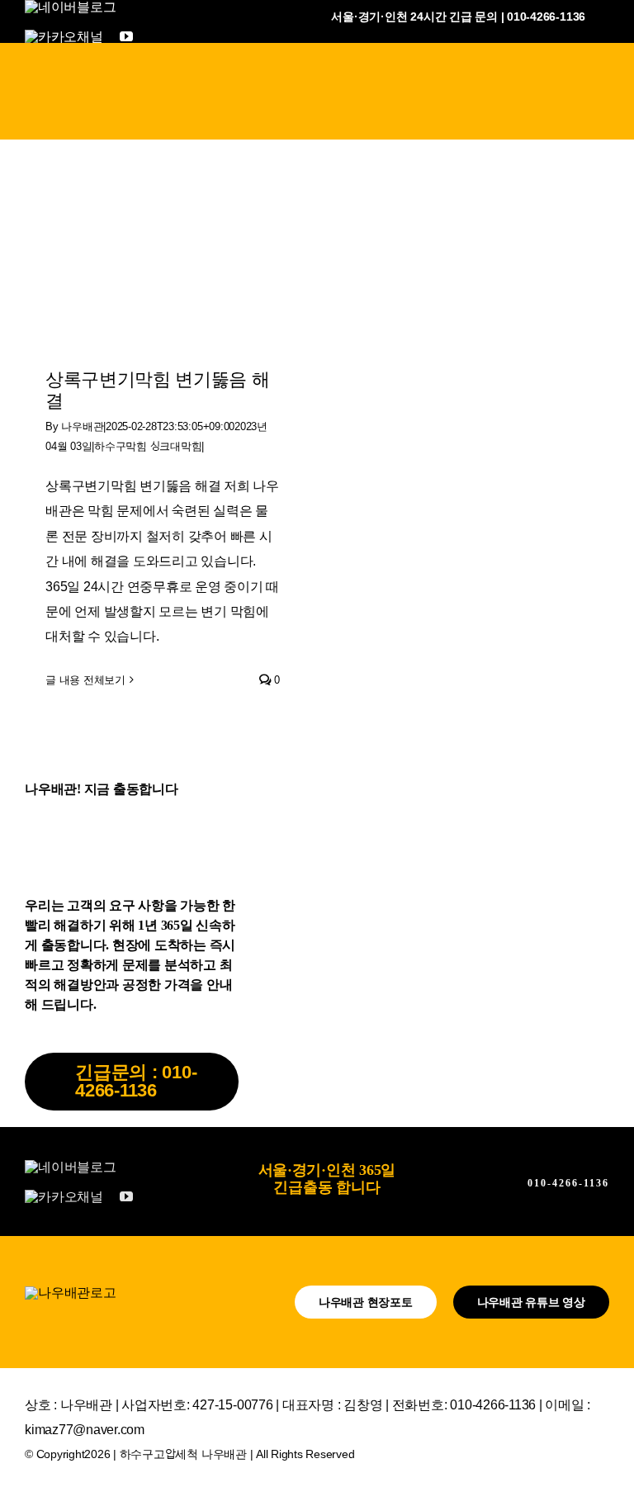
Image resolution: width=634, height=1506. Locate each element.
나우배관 (82, 426)
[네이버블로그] (70, 6)
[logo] (70, 1293)
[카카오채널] (64, 36)
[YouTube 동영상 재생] (162, 266)
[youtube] (126, 36)
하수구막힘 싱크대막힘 (147, 446)
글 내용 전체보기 (85, 680)
